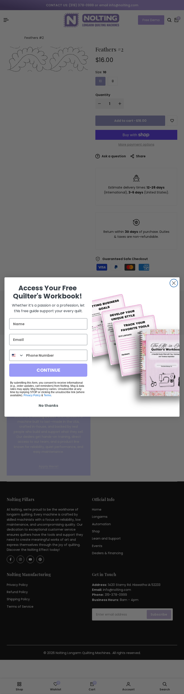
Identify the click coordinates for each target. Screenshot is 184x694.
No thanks (48, 405)
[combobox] (16, 355)
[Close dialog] (174, 283)
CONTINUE (48, 370)
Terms (47, 395)
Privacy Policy (32, 395)
